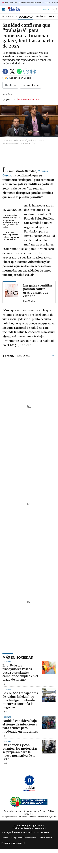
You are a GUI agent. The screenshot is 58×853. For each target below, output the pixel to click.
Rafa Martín (29, 301)
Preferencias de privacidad (13, 843)
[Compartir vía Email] (33, 71)
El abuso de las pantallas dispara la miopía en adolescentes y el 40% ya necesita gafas (11, 221)
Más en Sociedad (17, 657)
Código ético (16, 837)
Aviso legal (6, 832)
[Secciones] (3, 9)
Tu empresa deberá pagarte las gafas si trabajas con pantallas (11, 236)
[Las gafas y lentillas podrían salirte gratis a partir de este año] (11, 290)
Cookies (5, 837)
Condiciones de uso (41, 832)
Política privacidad (22, 832)
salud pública (23, 355)
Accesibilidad (30, 837)
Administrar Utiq (47, 837)
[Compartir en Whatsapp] (19, 71)
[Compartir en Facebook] (5, 71)
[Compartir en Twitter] (12, 71)
